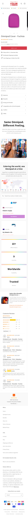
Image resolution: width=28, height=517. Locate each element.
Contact (5, 436)
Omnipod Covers (7, 414)
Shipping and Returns (8, 443)
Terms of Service (6, 424)
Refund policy (21, 509)
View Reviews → (14, 403)
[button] (2, 3)
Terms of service (14, 511)
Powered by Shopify (14, 509)
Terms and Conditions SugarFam (10, 452)
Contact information (10, 513)
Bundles (5, 417)
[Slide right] (17, 33)
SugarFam (8, 509)
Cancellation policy (19, 513)
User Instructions (7, 446)
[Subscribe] (21, 495)
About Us (5, 421)
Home (4, 411)
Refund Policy (6, 427)
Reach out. (16, 486)
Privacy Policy (6, 449)
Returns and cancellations (9, 461)
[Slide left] (10, 33)
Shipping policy (22, 511)
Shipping (8, 44)
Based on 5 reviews (7, 317)
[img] (10, 335)
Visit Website (14, 216)
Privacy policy (7, 511)
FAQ (4, 439)
